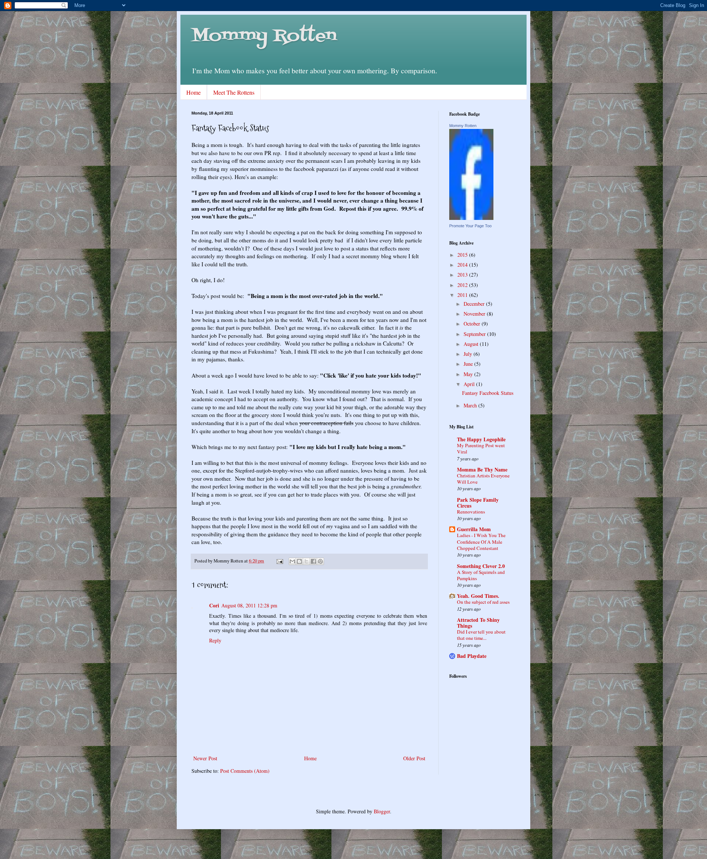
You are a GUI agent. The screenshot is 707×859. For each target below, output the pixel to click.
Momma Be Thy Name (482, 469)
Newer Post (205, 758)
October (473, 323)
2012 (463, 284)
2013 (463, 274)
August (472, 343)
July (469, 353)
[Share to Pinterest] (320, 561)
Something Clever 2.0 (481, 566)
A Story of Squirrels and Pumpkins (481, 575)
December (475, 303)
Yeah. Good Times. (478, 596)
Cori (214, 605)
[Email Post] (279, 561)
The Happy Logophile (481, 439)
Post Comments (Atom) (245, 770)
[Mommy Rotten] (471, 217)
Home (193, 92)
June (469, 363)
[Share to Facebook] (313, 561)
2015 (463, 254)
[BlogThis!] (299, 561)
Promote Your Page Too (470, 226)
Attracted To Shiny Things (478, 623)
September (475, 333)
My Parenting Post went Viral (481, 448)
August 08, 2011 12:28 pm (249, 605)
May (469, 374)
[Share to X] (306, 561)
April (470, 384)
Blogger (382, 811)
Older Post (414, 758)
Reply (215, 640)
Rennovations (471, 511)
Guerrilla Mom (474, 529)
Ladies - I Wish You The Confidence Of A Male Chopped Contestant (481, 541)
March (471, 405)
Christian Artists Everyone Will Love (483, 478)
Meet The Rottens (233, 92)
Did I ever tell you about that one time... (481, 634)
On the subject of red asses (483, 602)
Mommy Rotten (264, 36)
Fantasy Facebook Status (487, 392)
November (475, 313)
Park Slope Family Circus (478, 502)
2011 (463, 294)
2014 (463, 264)
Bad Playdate (471, 656)
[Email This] (292, 561)
